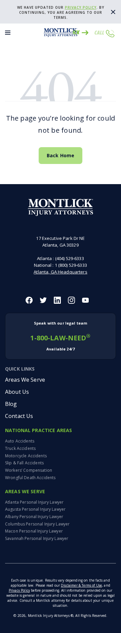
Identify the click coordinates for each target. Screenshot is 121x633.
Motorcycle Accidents (26, 456)
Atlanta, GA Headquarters (60, 272)
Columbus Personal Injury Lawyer (37, 524)
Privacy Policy (19, 590)
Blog (11, 404)
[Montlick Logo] (60, 32)
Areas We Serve (25, 379)
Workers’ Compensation (28, 470)
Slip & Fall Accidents (24, 463)
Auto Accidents (19, 441)
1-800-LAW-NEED (60, 336)
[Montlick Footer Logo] (60, 207)
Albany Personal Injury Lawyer (34, 516)
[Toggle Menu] (7, 32)
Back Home (60, 155)
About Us (17, 391)
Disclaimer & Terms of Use (81, 585)
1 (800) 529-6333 (71, 265)
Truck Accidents (20, 448)
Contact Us (19, 416)
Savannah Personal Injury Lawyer (36, 538)
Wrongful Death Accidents (30, 477)
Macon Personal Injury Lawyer (34, 531)
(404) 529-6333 (69, 258)
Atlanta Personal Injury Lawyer (34, 502)
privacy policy (80, 7)
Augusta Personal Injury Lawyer (35, 509)
